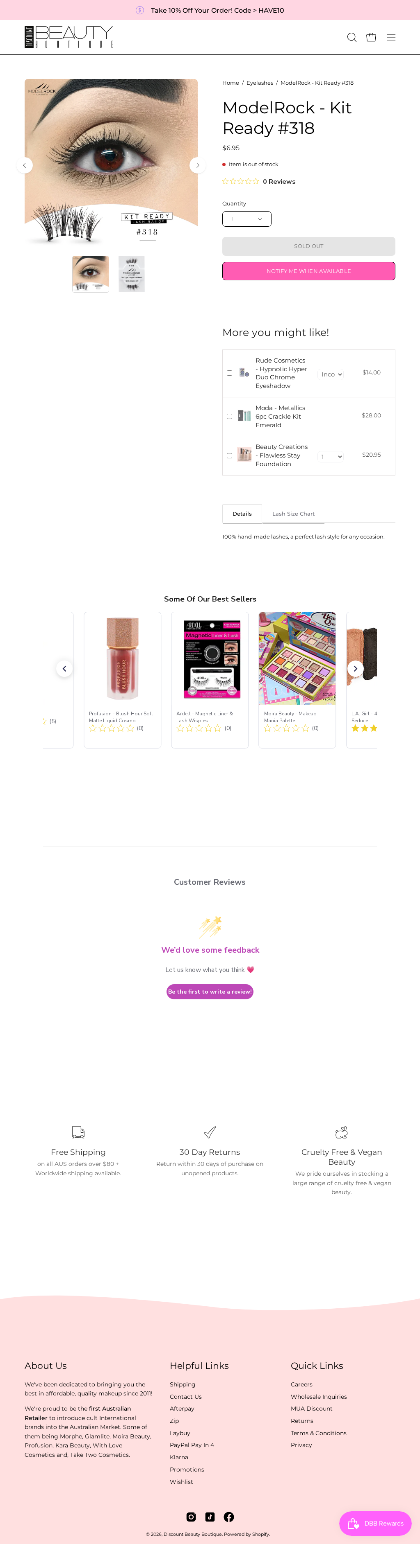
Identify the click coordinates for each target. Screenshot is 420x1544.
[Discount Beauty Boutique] (70, 37)
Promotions (187, 1469)
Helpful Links (199, 1365)
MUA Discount (312, 1408)
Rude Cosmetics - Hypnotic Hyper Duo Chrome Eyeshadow (281, 373)
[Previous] (24, 165)
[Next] (197, 165)
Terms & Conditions (319, 1433)
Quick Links (317, 1365)
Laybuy (180, 1433)
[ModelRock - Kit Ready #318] (90, 274)
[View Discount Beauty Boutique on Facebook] (229, 1517)
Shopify (260, 1534)
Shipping (183, 1384)
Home (230, 83)
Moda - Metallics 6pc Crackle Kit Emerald (280, 416)
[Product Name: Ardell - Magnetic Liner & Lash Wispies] (210, 680)
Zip (174, 1421)
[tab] (242, 513)
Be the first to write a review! (210, 992)
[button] (351, 37)
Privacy (301, 1445)
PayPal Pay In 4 (192, 1445)
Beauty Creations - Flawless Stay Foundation (282, 455)
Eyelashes (260, 83)
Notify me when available (309, 271)
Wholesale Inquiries (319, 1396)
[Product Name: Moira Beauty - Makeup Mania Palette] (297, 680)
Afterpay (182, 1408)
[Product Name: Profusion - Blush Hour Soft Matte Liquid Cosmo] (122, 680)
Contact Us (186, 1396)
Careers (302, 1384)
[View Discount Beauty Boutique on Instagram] (191, 1517)
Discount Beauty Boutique (193, 1534)
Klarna (179, 1457)
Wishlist (181, 1481)
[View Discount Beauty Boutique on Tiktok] (210, 1517)
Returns (302, 1421)
